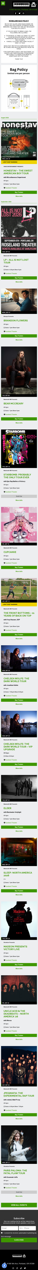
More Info (19, 196)
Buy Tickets (19, 192)
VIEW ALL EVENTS (19, 1205)
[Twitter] (19, 13)
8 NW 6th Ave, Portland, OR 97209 (23, 10)
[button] (3, 3)
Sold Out (19, 496)
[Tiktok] (21, 1268)
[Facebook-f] (15, 13)
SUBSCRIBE (19, 1240)
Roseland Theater (11, 188)
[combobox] (21, 1228)
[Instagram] (23, 13)
